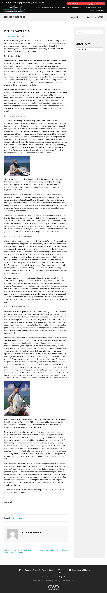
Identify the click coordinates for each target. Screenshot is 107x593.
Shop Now (41, 577)
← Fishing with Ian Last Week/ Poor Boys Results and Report (18, 551)
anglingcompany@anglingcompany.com (30, 3)
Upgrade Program (90, 7)
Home (38, 7)
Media (69, 7)
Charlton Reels (60, 7)
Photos (49, 577)
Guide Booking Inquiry (96, 11)
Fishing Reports (47, 7)
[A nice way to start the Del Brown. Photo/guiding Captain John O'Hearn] (17, 166)
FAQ (60, 577)
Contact (101, 7)
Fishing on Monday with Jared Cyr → (53, 550)
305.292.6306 (9, 3)
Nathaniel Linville (10, 36)
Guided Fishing (77, 7)
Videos (55, 577)
